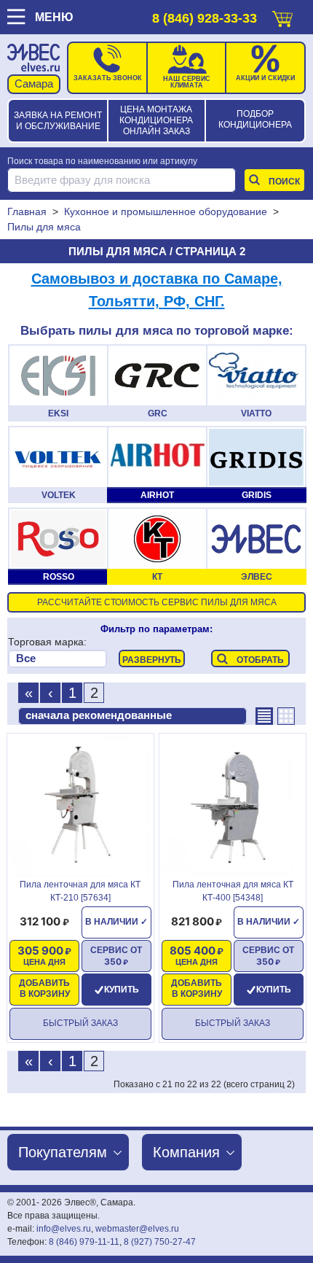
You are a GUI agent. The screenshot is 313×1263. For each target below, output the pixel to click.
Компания (186, 1152)
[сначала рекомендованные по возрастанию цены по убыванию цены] (132, 716)
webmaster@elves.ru (137, 1229)
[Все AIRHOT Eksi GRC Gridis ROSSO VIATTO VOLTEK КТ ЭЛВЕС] (57, 659)
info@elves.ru (63, 1229)
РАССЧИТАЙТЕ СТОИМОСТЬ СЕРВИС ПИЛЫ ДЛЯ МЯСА (157, 602)
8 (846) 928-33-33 (204, 18)
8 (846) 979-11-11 (84, 1242)
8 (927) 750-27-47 (160, 1242)
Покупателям (62, 1152)
